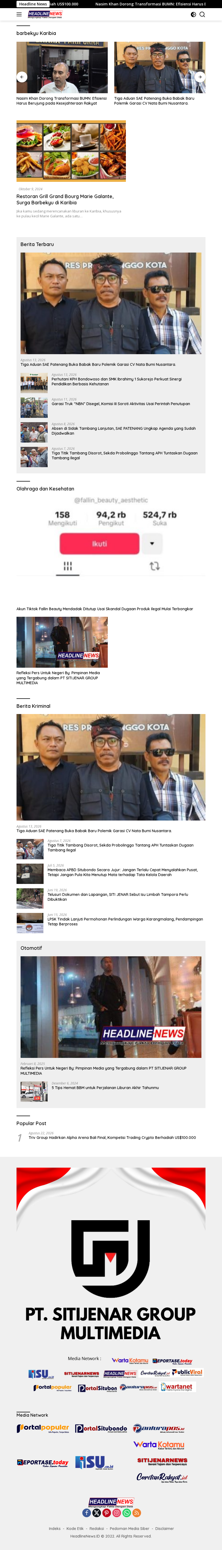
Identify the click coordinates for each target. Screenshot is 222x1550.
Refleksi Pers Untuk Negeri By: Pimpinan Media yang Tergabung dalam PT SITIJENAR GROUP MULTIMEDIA (58, 677)
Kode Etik (75, 1528)
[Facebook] (86, 1513)
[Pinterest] (106, 1513)
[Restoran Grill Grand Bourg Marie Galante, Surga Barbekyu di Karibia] (71, 151)
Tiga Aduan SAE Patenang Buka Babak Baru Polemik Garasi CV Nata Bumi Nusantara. (64, 101)
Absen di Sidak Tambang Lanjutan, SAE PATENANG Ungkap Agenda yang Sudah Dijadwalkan (124, 431)
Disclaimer (164, 1528)
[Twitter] (96, 1513)
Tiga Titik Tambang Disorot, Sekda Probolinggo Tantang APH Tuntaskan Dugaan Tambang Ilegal (125, 455)
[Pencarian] (202, 14)
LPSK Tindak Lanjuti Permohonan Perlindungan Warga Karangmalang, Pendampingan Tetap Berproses (125, 921)
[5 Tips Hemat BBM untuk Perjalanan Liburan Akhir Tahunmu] (34, 1091)
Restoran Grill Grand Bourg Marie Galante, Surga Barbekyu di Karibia (65, 199)
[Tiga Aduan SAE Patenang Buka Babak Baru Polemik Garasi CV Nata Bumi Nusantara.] (69, 67)
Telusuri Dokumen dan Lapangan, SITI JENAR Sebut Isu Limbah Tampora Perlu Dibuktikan (118, 897)
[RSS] (136, 1513)
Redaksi (97, 1528)
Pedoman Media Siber (129, 1528)
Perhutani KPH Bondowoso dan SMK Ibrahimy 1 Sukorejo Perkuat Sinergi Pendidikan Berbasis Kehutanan (164, 103)
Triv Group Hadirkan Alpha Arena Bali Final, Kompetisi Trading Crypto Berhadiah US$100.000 (112, 1137)
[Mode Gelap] (193, 14)
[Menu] (20, 14)
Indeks (55, 1528)
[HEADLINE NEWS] (44, 14)
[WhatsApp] (126, 1513)
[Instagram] (116, 1513)
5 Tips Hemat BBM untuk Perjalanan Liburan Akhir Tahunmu (105, 1087)
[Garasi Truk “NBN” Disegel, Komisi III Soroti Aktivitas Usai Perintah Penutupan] (34, 408)
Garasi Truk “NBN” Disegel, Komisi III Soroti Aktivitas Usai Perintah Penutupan (121, 403)
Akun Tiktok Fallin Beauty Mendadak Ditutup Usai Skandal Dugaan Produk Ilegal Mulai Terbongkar (105, 608)
